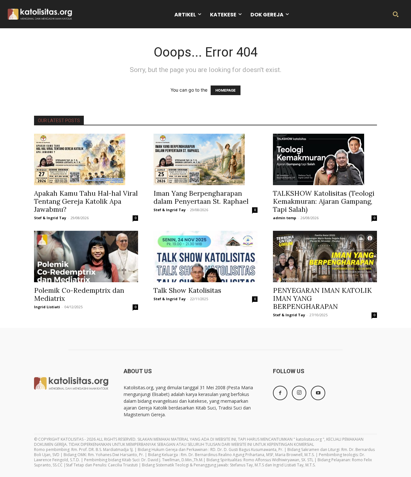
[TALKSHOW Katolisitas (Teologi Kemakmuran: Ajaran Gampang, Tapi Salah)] (325, 159)
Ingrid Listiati (47, 306)
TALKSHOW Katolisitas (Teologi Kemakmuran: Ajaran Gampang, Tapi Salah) (323, 201)
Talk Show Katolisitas (187, 290)
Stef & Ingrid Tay (50, 217)
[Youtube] (318, 393)
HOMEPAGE (225, 90)
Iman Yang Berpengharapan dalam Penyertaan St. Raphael (201, 197)
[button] (395, 14)
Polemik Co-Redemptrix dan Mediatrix (79, 294)
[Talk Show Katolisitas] (205, 256)
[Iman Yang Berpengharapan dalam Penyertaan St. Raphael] (205, 159)
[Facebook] (280, 393)
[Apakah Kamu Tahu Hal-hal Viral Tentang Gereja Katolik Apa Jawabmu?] (86, 159)
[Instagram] (299, 393)
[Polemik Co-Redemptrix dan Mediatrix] (86, 256)
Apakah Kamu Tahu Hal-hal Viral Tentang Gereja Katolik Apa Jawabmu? (86, 201)
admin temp (284, 217)
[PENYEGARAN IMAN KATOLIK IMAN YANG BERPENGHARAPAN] (325, 256)
